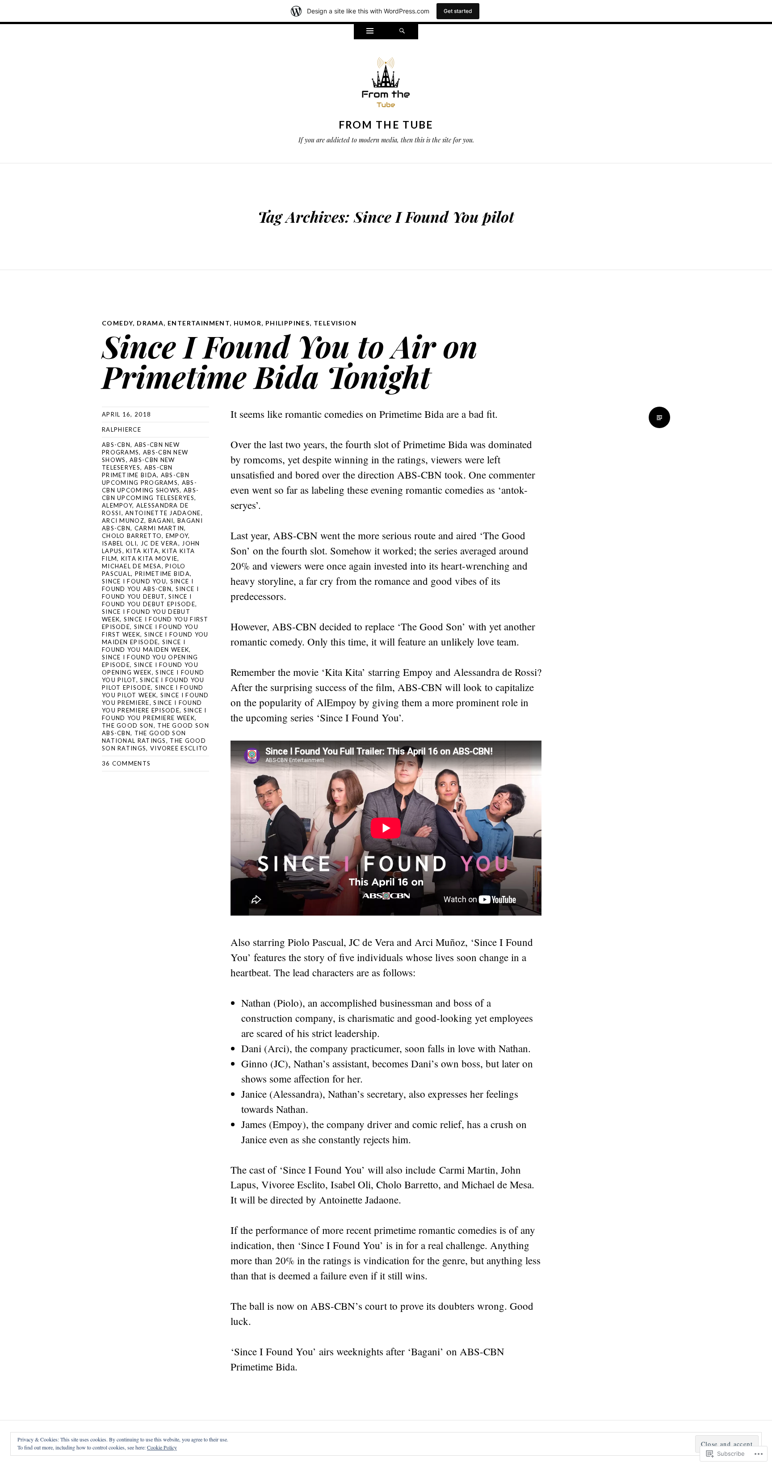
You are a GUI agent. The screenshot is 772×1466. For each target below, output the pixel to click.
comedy (117, 323)
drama (150, 323)
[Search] (402, 31)
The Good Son (128, 725)
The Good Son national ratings (144, 736)
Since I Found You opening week (150, 668)
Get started (458, 11)
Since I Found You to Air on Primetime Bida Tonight (290, 360)
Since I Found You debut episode (148, 600)
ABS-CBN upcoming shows (149, 486)
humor (247, 323)
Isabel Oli (119, 543)
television (335, 323)
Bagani (161, 520)
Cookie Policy (162, 1447)
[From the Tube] (386, 84)
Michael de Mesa (132, 566)
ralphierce (121, 429)
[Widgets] (370, 31)
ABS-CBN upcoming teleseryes (150, 494)
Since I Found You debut (150, 592)
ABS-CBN (116, 444)
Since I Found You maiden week (145, 645)
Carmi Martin (159, 528)
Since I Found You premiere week (154, 714)
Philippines (287, 323)
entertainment (199, 323)
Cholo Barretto (132, 535)
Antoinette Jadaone (163, 512)
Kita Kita (142, 550)
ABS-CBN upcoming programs (145, 478)
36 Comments (126, 763)
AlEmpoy (117, 505)
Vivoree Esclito (179, 748)
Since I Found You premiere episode (152, 706)
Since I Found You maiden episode (155, 638)
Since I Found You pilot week (152, 691)
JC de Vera (159, 543)
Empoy (177, 535)
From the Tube (386, 124)
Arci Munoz (123, 520)
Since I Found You (134, 581)
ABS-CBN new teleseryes (138, 463)
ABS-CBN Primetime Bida (137, 471)
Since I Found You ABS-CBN (147, 585)
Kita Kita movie (149, 558)
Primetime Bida (162, 573)
